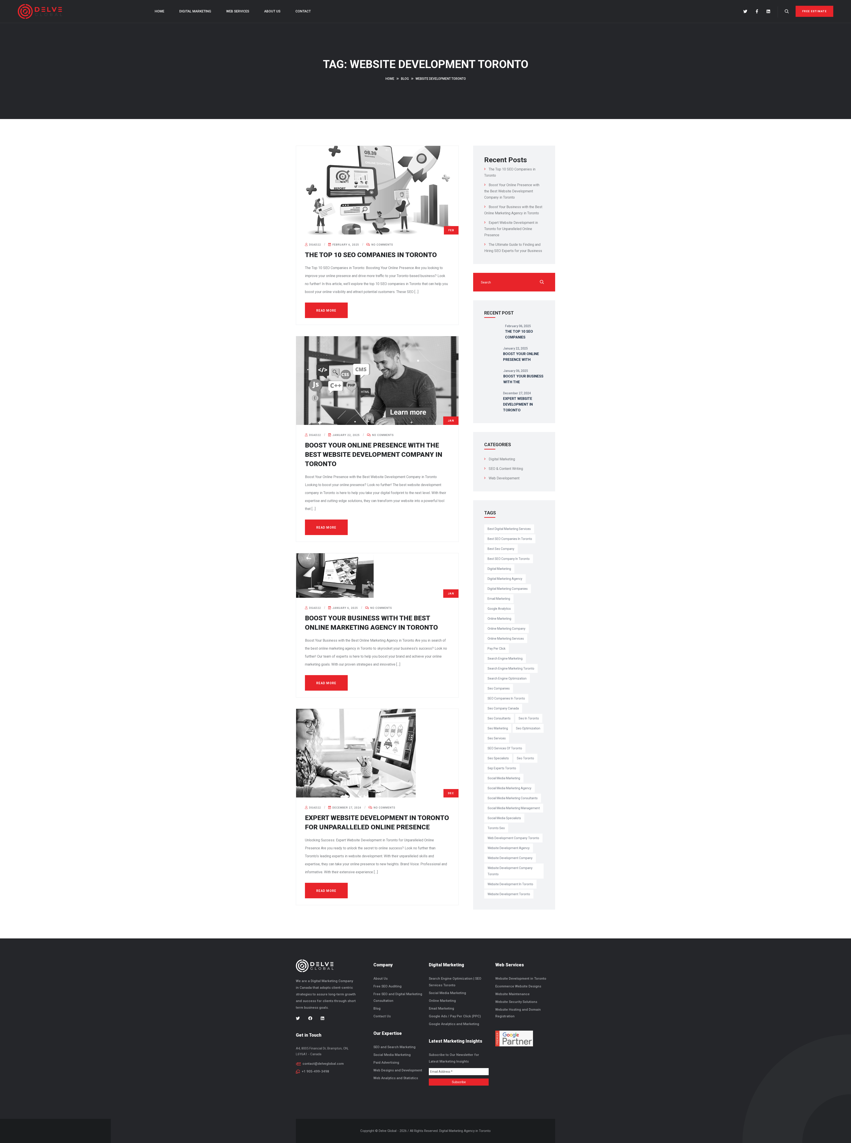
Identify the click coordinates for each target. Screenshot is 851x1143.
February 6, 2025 (345, 244)
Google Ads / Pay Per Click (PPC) (455, 1016)
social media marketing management (514, 808)
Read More (326, 310)
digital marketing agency (505, 578)
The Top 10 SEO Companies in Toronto (371, 255)
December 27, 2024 (346, 807)
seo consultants (499, 718)
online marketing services (506, 638)
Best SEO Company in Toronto (509, 559)
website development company (510, 858)
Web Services (237, 11)
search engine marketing (505, 658)
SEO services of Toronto (505, 748)
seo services (497, 738)
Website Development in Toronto (520, 979)
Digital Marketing (195, 11)
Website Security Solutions (516, 1002)
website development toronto (509, 894)
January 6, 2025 (345, 608)
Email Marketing (441, 1008)
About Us (272, 11)
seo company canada (503, 708)
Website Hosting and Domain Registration (518, 1013)
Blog (377, 1008)
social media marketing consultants (513, 798)
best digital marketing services (509, 529)
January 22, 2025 (346, 435)
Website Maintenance (512, 994)
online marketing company (506, 628)
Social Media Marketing (392, 1055)
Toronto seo (496, 828)
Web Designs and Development (397, 1070)
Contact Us (382, 1016)
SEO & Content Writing (506, 469)
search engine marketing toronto (511, 668)
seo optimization (528, 728)
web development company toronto (513, 838)
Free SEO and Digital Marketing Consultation (397, 997)
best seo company (501, 549)
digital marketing (499, 569)
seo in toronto (529, 718)
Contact (303, 11)
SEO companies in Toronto (506, 698)
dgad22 (314, 244)
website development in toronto (510, 884)
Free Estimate (814, 11)
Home (159, 11)
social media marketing (504, 778)
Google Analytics (499, 608)
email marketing (499, 598)
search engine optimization (507, 678)
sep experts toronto (502, 768)
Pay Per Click (497, 648)
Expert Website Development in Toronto (518, 404)
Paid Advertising (386, 1063)
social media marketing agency (509, 788)
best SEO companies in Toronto (510, 539)
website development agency (509, 848)
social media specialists (504, 818)
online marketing (499, 618)
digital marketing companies (508, 588)
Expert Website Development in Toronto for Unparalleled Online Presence (511, 229)
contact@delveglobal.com (323, 1064)
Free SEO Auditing (387, 986)
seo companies (499, 688)
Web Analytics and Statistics (395, 1078)
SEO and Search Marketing (394, 1047)
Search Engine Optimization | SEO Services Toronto (455, 982)
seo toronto (525, 758)
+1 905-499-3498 (315, 1071)
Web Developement (504, 478)
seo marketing (498, 728)
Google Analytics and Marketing (454, 1024)
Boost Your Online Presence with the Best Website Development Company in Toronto (373, 454)
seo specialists (498, 758)
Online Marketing (442, 1001)
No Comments (382, 244)
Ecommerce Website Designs (518, 986)
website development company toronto (510, 871)
